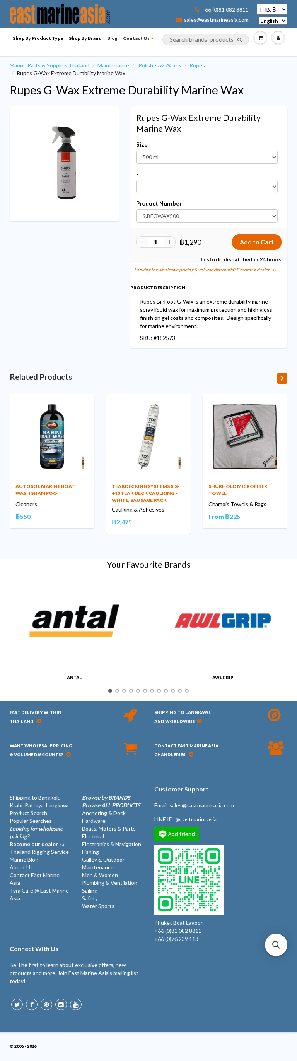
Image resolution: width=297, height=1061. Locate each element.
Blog (112, 38)
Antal (74, 677)
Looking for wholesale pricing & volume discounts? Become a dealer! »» (205, 270)
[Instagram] (61, 1004)
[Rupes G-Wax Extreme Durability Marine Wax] (64, 163)
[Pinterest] (46, 1004)
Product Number (159, 203)
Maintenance (113, 65)
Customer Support (181, 789)
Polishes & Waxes (159, 65)
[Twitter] (17, 1004)
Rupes (197, 65)
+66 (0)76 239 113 (176, 939)
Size (142, 144)
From (224, 516)
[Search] (239, 40)
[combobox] (205, 39)
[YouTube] (76, 1004)
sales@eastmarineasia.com (216, 20)
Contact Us (136, 38)
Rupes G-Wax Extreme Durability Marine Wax (127, 90)
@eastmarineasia (196, 819)
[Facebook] (32, 1004)
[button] (276, 945)
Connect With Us (34, 948)
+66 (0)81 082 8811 (225, 10)
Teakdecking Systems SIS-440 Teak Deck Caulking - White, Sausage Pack (145, 493)
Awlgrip (223, 677)
